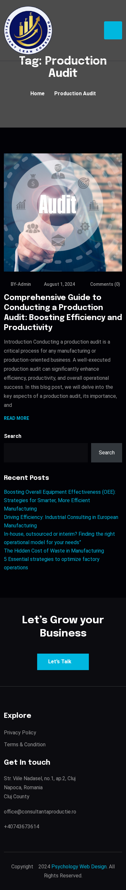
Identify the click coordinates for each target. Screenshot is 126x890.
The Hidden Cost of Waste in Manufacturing (54, 551)
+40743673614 (21, 826)
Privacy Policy (20, 733)
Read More (16, 419)
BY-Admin (21, 284)
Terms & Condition (25, 744)
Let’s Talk (59, 661)
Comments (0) (104, 284)
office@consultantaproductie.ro (40, 812)
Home (37, 93)
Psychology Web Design (79, 867)
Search (12, 436)
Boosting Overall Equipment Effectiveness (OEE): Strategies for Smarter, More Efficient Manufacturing (60, 500)
